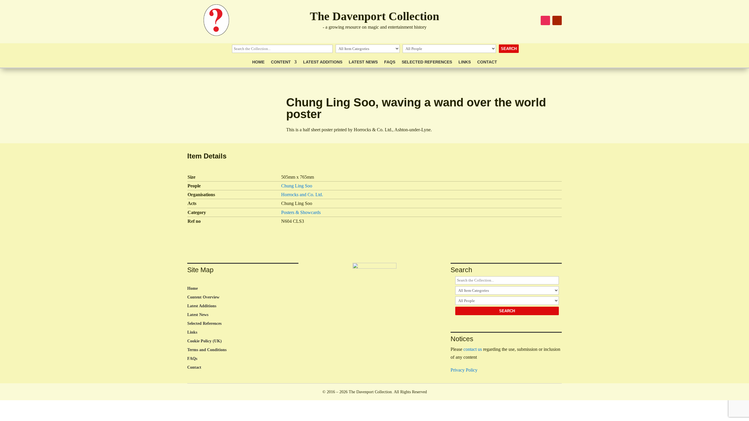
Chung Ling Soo (296, 185)
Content (281, 62)
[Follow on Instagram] (545, 20)
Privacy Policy (464, 369)
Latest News (363, 62)
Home (258, 62)
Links (464, 62)
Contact (487, 62)
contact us (472, 349)
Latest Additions (322, 62)
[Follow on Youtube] (557, 20)
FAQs (389, 62)
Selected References (427, 62)
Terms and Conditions (206, 350)
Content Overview (203, 297)
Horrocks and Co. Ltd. (302, 194)
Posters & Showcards (301, 212)
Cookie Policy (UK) (204, 341)
